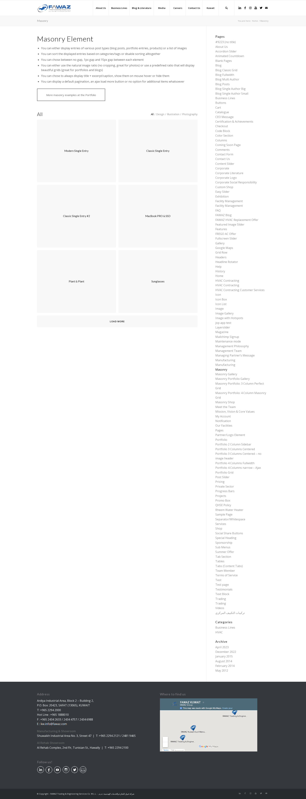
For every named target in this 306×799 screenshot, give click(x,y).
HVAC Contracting (227, 281)
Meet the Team (225, 407)
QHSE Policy (223, 505)
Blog (218, 65)
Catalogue (222, 112)
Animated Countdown (229, 56)
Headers (220, 257)
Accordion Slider (226, 51)
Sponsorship (223, 543)
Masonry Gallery (226, 374)
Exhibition (222, 196)
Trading (220, 599)
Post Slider (222, 477)
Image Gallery (224, 313)
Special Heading (225, 538)
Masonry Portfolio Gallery (232, 379)
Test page (222, 585)
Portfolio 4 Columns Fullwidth (234, 463)
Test (218, 580)
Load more (117, 321)
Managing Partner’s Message (235, 355)
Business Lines (225, 98)
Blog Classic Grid (226, 70)
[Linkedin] (239, 7)
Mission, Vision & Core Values (235, 411)
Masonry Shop (225, 402)
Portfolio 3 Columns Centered (235, 449)
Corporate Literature (229, 173)
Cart (218, 107)
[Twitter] (261, 7)
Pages (219, 430)
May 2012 (221, 671)
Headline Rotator (226, 262)
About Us (221, 47)
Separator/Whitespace (230, 519)
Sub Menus (222, 547)
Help (218, 267)
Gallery (220, 243)
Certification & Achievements (234, 121)
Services (220, 524)
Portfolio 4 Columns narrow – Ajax (238, 468)
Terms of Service (226, 575)
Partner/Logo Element (230, 435)
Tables (219, 561)
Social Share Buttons (229, 533)
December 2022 (225, 652)
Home (219, 276)
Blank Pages (223, 61)
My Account (223, 416)
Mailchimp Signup (227, 337)
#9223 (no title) (225, 42)
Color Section (224, 135)
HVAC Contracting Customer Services (240, 290)
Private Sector (224, 486)
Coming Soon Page (228, 145)
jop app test (223, 323)
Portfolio (221, 440)
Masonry (42, 20)
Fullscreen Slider (226, 238)
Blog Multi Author (227, 79)
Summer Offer (224, 552)
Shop (218, 528)
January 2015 (224, 656)
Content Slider (224, 164)
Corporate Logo (226, 178)
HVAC (219, 632)
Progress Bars (224, 491)
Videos (219, 608)
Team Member (225, 571)
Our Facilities (223, 425)
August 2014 (223, 661)
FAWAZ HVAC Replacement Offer (236, 220)
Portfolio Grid (224, 472)
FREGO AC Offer (225, 234)
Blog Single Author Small (231, 93)
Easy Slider (222, 192)
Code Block (222, 131)
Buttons (220, 103)
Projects (220, 496)
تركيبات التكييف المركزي (230, 613)
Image (219, 309)
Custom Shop (224, 187)
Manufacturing (225, 360)
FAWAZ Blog (223, 215)
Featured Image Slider (229, 224)
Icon (218, 295)
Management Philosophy (232, 346)
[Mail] (266, 7)
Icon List (220, 304)
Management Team (228, 351)
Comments (222, 150)
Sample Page (224, 514)
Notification (223, 421)
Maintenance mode (228, 341)
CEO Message (224, 117)
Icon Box (221, 299)
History (220, 271)
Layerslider (222, 327)
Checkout (221, 126)
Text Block (222, 594)
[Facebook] (245, 7)
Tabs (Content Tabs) (229, 566)
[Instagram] (250, 7)
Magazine (221, 332)
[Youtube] (255, 7)
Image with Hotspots (229, 318)
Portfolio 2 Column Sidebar (233, 444)
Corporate (222, 168)
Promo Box (222, 500)
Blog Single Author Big (230, 89)
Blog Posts (222, 84)
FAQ (218, 210)
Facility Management (229, 201)
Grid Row (221, 252)
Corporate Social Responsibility (236, 182)
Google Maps (224, 248)
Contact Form (224, 154)
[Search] (226, 8)
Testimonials (224, 589)
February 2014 (224, 666)
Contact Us (222, 159)
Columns (221, 140)
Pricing (220, 482)
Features (221, 229)
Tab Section (223, 557)
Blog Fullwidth (224, 75)
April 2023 (222, 647)
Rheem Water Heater (229, 510)
